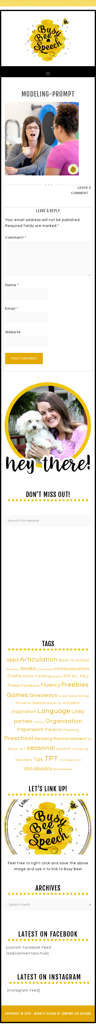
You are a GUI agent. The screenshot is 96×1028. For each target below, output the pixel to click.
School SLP (17, 749)
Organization (64, 721)
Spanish (63, 749)
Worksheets (62, 769)
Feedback (30, 685)
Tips (38, 759)
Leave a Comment (81, 190)
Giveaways (43, 695)
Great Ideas (67, 696)
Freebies (75, 684)
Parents (53, 730)
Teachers (23, 760)
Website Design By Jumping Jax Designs (62, 1014)
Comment (16, 237)
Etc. (75, 676)
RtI (90, 739)
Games (17, 695)
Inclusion (71, 703)
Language (53, 711)
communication (71, 668)
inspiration (24, 711)
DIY (67, 676)
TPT (51, 758)
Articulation (39, 659)
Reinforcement (70, 738)
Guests (39, 703)
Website (13, 332)
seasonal (41, 748)
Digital (57, 676)
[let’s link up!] (48, 827)
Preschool (18, 738)
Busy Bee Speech (48, 38)
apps (12, 659)
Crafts (14, 676)
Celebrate (45, 669)
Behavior (13, 669)
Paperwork (30, 729)
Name (12, 285)
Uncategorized (70, 760)
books (28, 668)
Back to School (74, 660)
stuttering (80, 749)
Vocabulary (38, 768)
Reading (43, 739)
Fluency (50, 685)
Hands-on (54, 703)
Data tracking (37, 676)
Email (11, 308)
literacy (39, 722)
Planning (71, 730)
